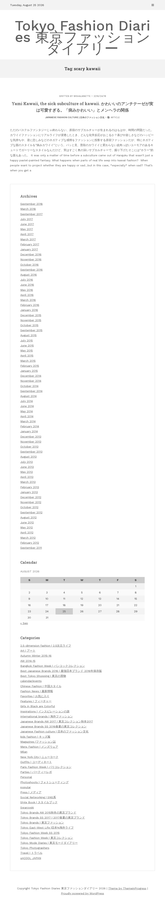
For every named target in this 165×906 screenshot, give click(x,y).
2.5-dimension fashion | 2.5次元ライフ (45, 645)
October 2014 (29, 386)
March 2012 (28, 537)
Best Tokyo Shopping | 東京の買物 (43, 675)
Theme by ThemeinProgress (127, 888)
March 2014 (28, 421)
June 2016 (27, 284)
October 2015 (29, 325)
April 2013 (26, 476)
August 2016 (28, 274)
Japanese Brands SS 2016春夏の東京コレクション (53, 726)
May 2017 (26, 229)
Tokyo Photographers (34, 847)
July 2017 (26, 219)
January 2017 (29, 249)
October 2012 (29, 507)
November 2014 (30, 380)
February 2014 (29, 426)
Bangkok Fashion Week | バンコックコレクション (52, 665)
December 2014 (30, 375)
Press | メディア (30, 792)
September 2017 (31, 214)
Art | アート (27, 650)
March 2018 (28, 208)
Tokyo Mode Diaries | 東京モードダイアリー (49, 842)
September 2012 (31, 512)
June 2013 (27, 466)
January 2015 (29, 370)
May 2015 (26, 350)
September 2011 (31, 547)
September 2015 (31, 330)
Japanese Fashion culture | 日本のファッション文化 (74, 117)
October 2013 (29, 446)
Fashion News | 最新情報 (36, 691)
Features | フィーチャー (36, 701)
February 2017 (29, 244)
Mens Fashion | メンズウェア (39, 746)
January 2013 (29, 492)
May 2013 (26, 471)
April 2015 (26, 355)
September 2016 (31, 269)
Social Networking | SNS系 (38, 797)
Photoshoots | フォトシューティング (44, 782)
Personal (26, 777)
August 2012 (28, 517)
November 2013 (30, 441)
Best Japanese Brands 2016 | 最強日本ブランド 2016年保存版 (61, 670)
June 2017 (27, 224)
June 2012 (27, 522)
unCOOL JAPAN (30, 858)
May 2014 (26, 411)
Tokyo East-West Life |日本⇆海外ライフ (47, 827)
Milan (23, 751)
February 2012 (29, 542)
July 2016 (26, 279)
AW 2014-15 (27, 660)
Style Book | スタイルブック (39, 802)
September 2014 (31, 391)
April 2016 (27, 295)
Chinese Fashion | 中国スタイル (40, 686)
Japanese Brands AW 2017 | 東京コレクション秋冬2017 (56, 721)
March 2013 (28, 481)
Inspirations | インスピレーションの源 (44, 711)
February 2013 (29, 487)
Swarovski (27, 807)
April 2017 (27, 234)
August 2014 (28, 396)
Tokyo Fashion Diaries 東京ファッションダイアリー (82, 37)
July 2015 (26, 340)
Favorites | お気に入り (34, 696)
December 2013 (30, 436)
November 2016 (30, 259)
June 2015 (27, 345)
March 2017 (28, 239)
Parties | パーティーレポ (36, 772)
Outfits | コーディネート (36, 762)
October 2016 (29, 264)
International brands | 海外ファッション (46, 716)
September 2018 (31, 203)
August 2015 (28, 335)
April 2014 (26, 416)
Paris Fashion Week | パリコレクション (45, 767)
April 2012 (26, 532)
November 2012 (30, 502)
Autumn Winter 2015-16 (36, 655)
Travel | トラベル (31, 852)
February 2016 (29, 305)
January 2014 (29, 431)
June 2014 (27, 406)
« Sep (24, 623)
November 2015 (30, 320)
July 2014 (26, 401)
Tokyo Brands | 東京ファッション (42, 822)
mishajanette (82, 96)
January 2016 (29, 310)
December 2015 (30, 315)
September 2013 (31, 451)
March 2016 (28, 300)
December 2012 (30, 497)
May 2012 (26, 527)
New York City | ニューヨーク (39, 757)
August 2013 (28, 456)
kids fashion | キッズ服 (35, 736)
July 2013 (26, 461)
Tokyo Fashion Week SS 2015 (40, 832)
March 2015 (28, 360)
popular (25, 787)
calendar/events (31, 681)
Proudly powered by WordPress (82, 893)
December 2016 (30, 254)
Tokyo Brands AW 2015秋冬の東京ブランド (48, 812)
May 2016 (26, 290)
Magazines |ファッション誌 (38, 741)
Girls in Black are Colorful (37, 706)
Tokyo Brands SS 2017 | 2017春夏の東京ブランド (52, 817)
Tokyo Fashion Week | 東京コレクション (46, 837)
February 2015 (29, 365)
